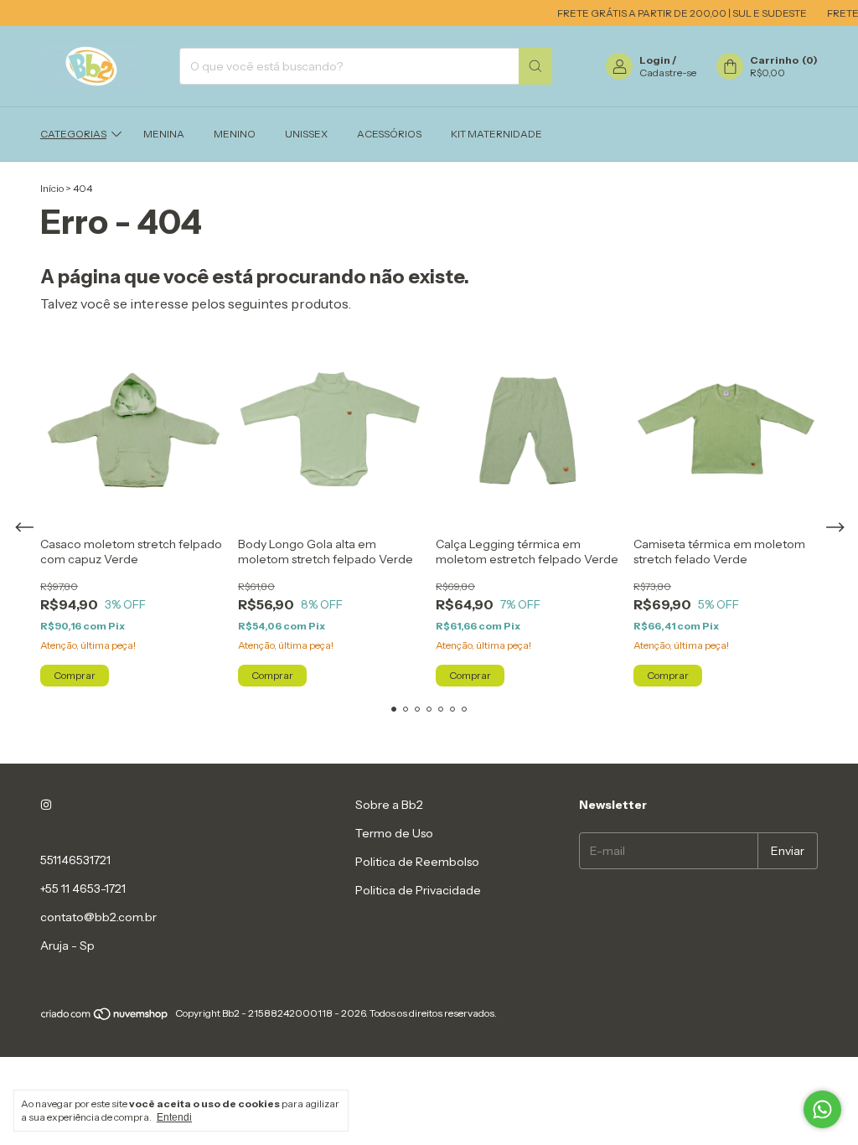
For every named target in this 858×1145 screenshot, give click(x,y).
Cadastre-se (667, 72)
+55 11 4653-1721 (83, 888)
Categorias (73, 133)
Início (52, 188)
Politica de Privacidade (418, 890)
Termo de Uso (394, 833)
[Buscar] (535, 66)
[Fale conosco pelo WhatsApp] (822, 1109)
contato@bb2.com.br (98, 917)
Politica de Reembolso (417, 861)
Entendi (174, 1117)
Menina (163, 133)
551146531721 (75, 860)
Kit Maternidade (496, 133)
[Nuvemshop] (105, 1017)
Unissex (306, 133)
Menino (235, 133)
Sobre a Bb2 (389, 804)
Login (654, 60)
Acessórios (389, 133)
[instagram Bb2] (46, 804)
